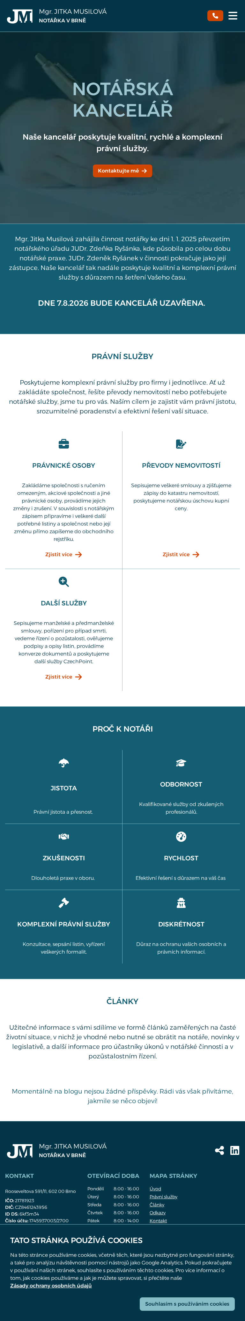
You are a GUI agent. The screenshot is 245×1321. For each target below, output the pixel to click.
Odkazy (158, 1213)
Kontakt (158, 1221)
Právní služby (163, 1197)
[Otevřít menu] (233, 15)
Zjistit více (58, 554)
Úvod (155, 1189)
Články (157, 1205)
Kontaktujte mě (118, 171)
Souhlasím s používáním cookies (187, 1304)
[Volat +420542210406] (215, 15)
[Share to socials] (219, 1150)
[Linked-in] (235, 1150)
